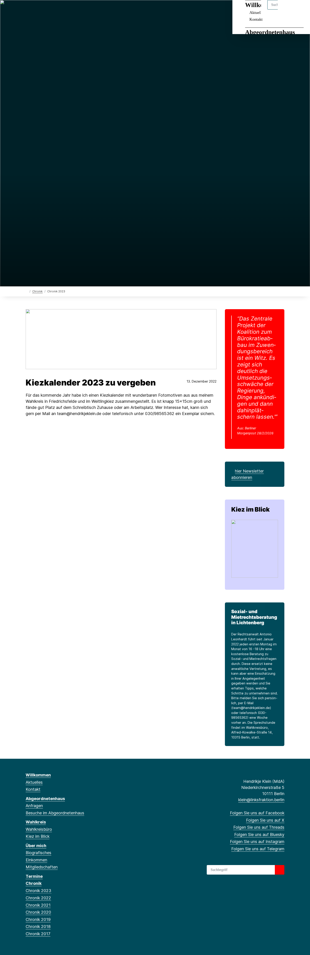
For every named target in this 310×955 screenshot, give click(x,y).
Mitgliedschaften (42, 867)
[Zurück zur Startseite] (27, 291)
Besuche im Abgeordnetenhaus (55, 813)
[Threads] (43, 9)
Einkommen (36, 860)
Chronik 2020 (38, 912)
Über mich (36, 845)
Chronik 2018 (38, 926)
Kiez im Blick (250, 509)
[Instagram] (58, 9)
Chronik (37, 291)
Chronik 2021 (38, 905)
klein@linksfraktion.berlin (261, 799)
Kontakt (256, 19)
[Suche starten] (279, 870)
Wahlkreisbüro (39, 829)
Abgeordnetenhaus (270, 32)
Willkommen (38, 775)
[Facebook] (28, 9)
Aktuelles (34, 782)
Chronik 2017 (38, 933)
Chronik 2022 (38, 897)
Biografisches (38, 852)
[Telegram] (65, 9)
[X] (35, 9)
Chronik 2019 (38, 919)
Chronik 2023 (38, 890)
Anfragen (34, 805)
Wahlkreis (36, 822)
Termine (34, 876)
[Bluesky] (50, 9)
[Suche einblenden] (287, 9)
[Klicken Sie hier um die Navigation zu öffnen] (301, 9)
